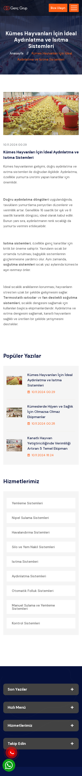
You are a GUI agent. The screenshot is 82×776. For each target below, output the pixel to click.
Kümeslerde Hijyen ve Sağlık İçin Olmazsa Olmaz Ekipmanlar (50, 411)
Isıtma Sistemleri (25, 561)
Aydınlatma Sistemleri (29, 576)
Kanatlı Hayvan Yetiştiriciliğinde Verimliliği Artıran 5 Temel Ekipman (49, 443)
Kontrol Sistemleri (26, 623)
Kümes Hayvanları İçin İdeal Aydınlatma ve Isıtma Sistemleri (50, 380)
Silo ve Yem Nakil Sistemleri (33, 547)
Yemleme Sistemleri (27, 503)
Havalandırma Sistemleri (31, 532)
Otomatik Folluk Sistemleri (33, 591)
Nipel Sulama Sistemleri (30, 518)
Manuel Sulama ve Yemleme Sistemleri (33, 607)
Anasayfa (17, 53)
